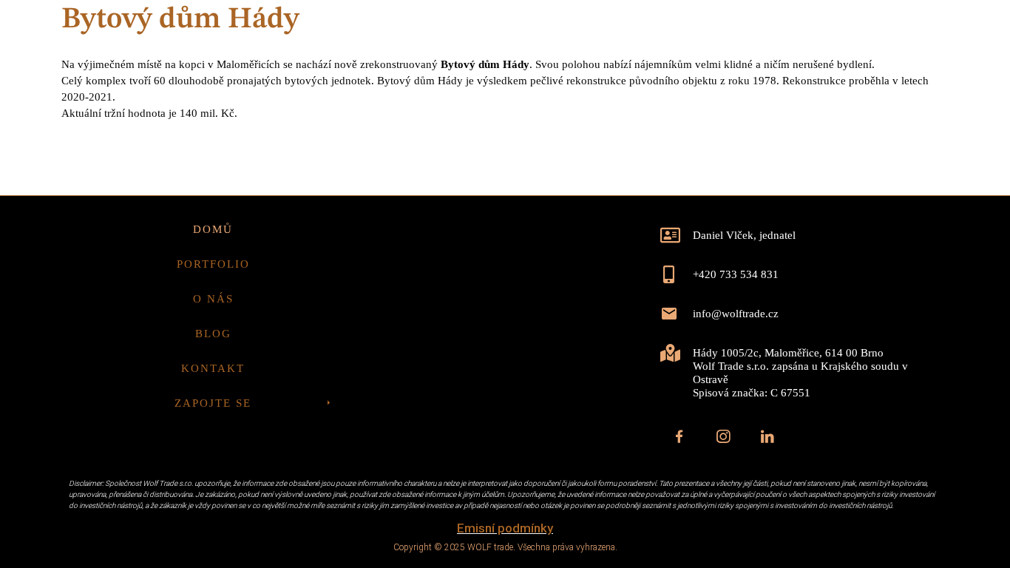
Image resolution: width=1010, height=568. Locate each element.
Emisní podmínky (505, 528)
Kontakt (784, 85)
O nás (643, 85)
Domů (476, 85)
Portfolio (560, 85)
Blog (708, 85)
